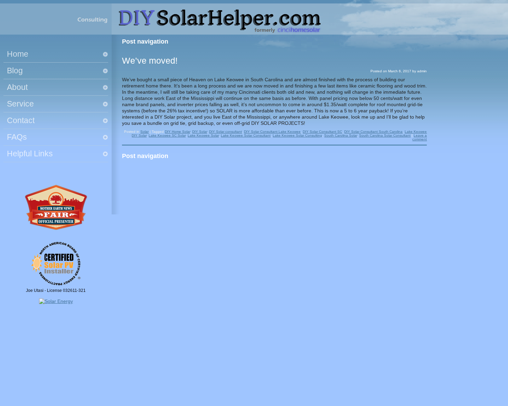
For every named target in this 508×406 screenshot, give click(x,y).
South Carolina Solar (340, 135)
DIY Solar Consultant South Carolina (373, 131)
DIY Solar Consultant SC (322, 131)
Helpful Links (30, 153)
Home (17, 53)
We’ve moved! (150, 60)
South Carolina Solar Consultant (385, 135)
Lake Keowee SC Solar (167, 135)
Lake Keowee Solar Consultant (246, 135)
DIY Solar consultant (225, 131)
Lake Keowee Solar (203, 135)
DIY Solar (199, 131)
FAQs (17, 136)
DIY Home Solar (177, 131)
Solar (144, 131)
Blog (15, 70)
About (17, 87)
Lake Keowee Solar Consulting (297, 135)
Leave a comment (419, 137)
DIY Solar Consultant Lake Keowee (272, 131)
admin (422, 71)
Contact (21, 120)
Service (20, 103)
